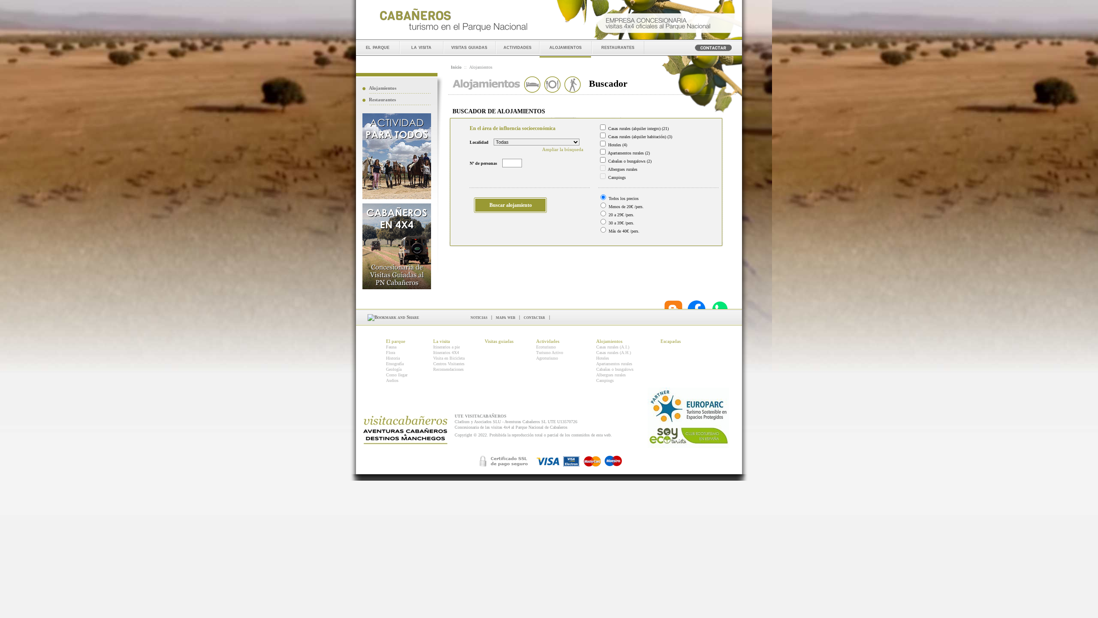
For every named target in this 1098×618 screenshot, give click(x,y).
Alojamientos (382, 88)
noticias (479, 317)
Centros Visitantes (449, 363)
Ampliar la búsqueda (562, 149)
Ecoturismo (546, 347)
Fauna (391, 347)
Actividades (547, 341)
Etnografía (395, 363)
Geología (393, 369)
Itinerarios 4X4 (446, 352)
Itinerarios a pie (446, 347)
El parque (395, 341)
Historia (393, 358)
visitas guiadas (469, 47)
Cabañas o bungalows (614, 369)
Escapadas (671, 341)
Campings (605, 380)
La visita (441, 341)
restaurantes (617, 47)
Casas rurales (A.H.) (613, 352)
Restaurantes (382, 99)
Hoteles (602, 358)
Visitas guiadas (499, 341)
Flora (390, 352)
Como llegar (396, 375)
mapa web (505, 317)
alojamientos (565, 47)
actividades (517, 47)
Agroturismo (547, 358)
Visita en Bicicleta (449, 358)
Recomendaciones (448, 369)
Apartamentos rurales (614, 363)
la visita (421, 47)
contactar (534, 317)
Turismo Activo (549, 352)
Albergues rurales (611, 375)
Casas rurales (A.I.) (612, 347)
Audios (392, 380)
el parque (377, 47)
